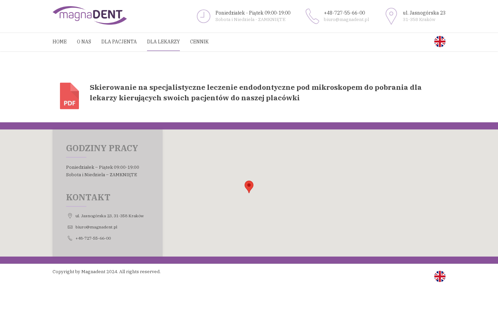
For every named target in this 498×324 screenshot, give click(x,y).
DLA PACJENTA (119, 42)
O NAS (84, 42)
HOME (60, 42)
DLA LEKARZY (163, 42)
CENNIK (199, 42)
